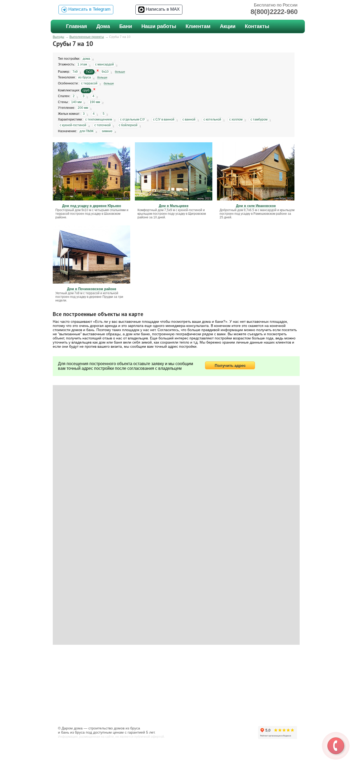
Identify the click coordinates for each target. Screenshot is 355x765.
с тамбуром (259, 119)
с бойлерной (128, 125)
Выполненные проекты (86, 37)
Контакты (257, 26)
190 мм (95, 102)
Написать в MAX (162, 9)
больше (120, 71)
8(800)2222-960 (274, 12)
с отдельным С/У (132, 119)
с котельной (212, 119)
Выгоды (58, 37)
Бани (125, 26)
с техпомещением (98, 119)
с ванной (188, 119)
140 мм (76, 102)
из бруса (84, 77)
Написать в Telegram (88, 9)
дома (86, 59)
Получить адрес (230, 365)
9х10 (105, 71)
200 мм (83, 108)
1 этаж (82, 64)
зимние (107, 131)
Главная (76, 26)
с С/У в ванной (163, 119)
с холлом (235, 119)
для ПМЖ (87, 131)
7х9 (75, 71)
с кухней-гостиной (73, 125)
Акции (227, 26)
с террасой (89, 83)
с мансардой (104, 64)
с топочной (102, 125)
